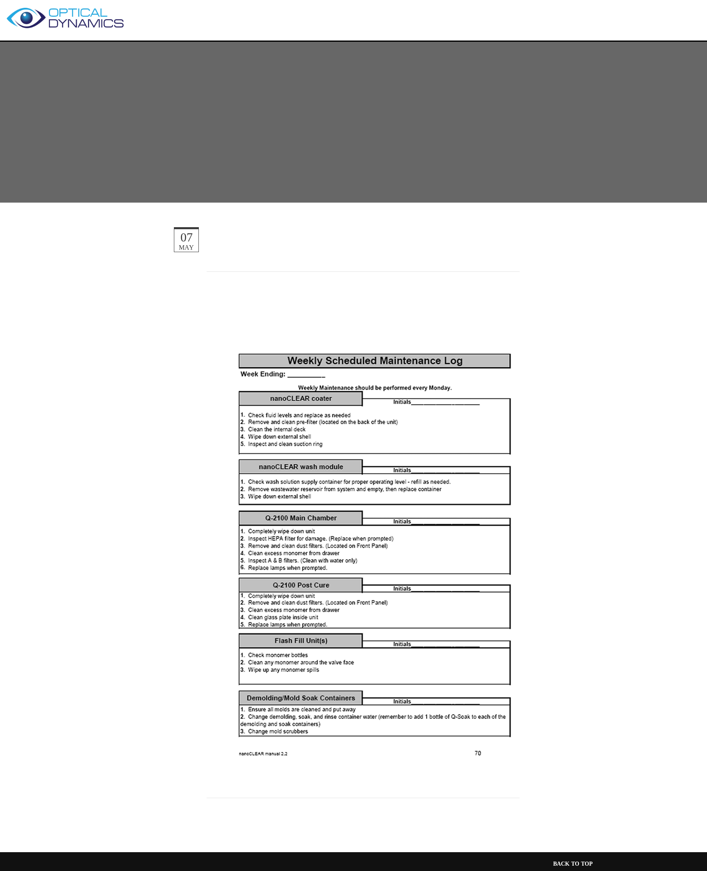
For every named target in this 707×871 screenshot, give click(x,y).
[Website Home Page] (61, 15)
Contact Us (354, 30)
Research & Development (385, 18)
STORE (657, 19)
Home (175, 18)
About (247, 18)
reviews (210, 18)
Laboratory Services (480, 18)
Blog (536, 18)
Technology (299, 18)
